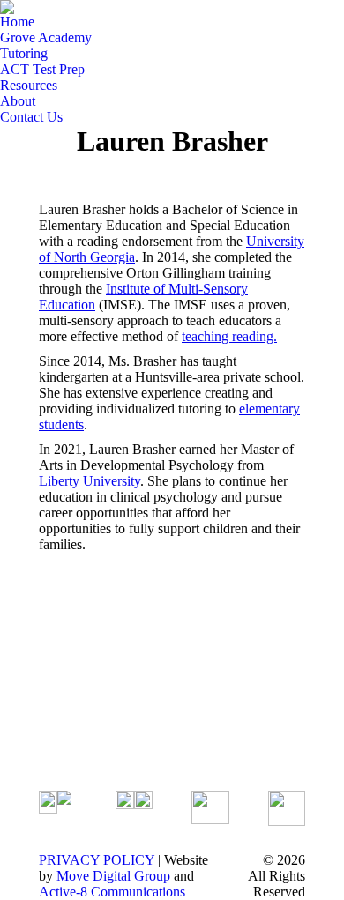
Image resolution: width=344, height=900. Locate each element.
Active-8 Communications (112, 891)
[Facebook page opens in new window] (128, 698)
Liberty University (89, 480)
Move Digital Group (113, 875)
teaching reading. (229, 336)
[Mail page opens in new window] (128, 751)
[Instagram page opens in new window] (128, 724)
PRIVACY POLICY (96, 859)
